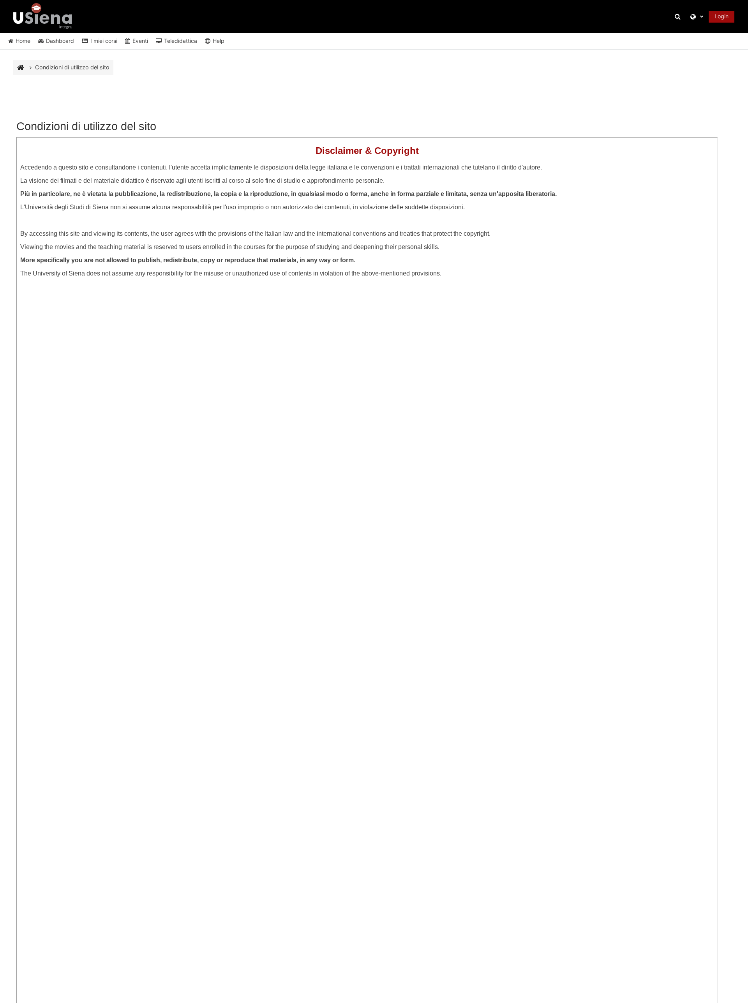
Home (23, 40)
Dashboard (60, 40)
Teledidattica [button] (180, 40)
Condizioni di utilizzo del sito (72, 67)
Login (721, 16)
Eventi (140, 40)
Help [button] (218, 40)
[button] (678, 16)
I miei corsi (103, 40)
